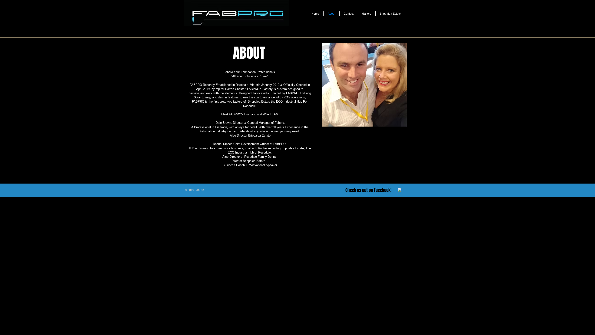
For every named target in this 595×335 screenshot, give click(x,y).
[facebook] (400, 190)
